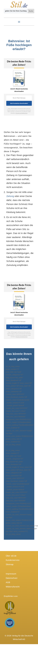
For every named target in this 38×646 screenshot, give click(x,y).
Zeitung (10, 196)
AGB (8, 582)
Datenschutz (11, 578)
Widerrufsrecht (13, 587)
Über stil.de (11, 556)
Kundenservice (13, 560)
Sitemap (9, 564)
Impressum (11, 574)
